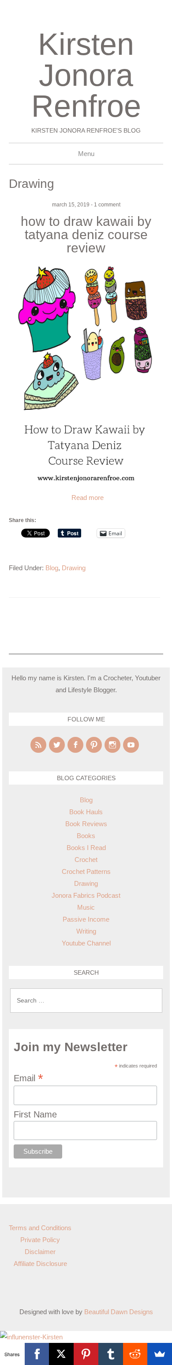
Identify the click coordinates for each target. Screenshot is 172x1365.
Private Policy (40, 1239)
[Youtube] (131, 745)
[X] (61, 1354)
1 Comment (107, 205)
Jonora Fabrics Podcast (86, 895)
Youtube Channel (86, 943)
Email (28, 1077)
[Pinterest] (94, 745)
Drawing (74, 568)
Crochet (86, 859)
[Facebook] (75, 745)
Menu (86, 153)
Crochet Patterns (86, 871)
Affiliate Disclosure (40, 1263)
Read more (87, 497)
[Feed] (38, 745)
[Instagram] (112, 745)
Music (86, 907)
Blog (51, 568)
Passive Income (86, 919)
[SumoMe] (159, 1354)
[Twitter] (57, 745)
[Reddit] (135, 1354)
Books (86, 835)
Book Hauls (86, 812)
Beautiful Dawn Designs (118, 1311)
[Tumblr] (110, 1354)
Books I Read (86, 847)
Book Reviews (86, 823)
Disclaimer (40, 1251)
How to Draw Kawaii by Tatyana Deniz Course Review (86, 234)
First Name (35, 1114)
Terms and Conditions (40, 1228)
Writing (86, 931)
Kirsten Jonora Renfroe (86, 75)
